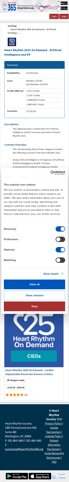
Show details (51, 273)
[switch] (60, 239)
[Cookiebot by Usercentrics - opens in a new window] (50, 173)
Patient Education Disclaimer (53, 445)
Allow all (34, 284)
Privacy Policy (53, 423)
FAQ (54, 462)
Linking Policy (53, 436)
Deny (34, 306)
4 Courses (31, 110)
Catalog (12, 25)
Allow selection (35, 295)
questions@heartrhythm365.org (24, 449)
